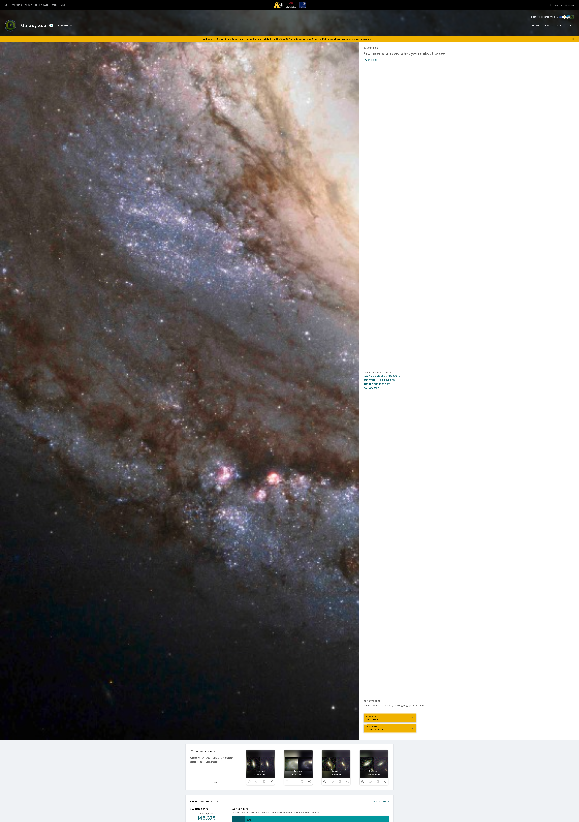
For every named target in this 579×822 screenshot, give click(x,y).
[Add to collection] (264, 782)
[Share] (272, 782)
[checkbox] (257, 782)
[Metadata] (249, 782)
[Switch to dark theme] (551, 5)
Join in (214, 782)
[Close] (573, 39)
